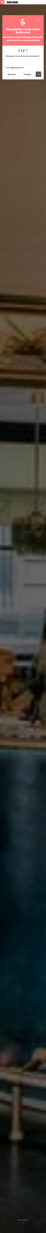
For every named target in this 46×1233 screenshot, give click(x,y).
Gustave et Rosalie (12, 2)
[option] (23, 618)
